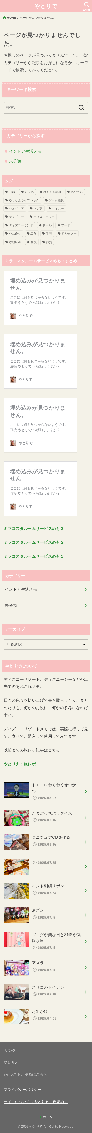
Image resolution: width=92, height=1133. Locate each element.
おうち (29, 192)
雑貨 (49, 242)
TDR (12, 192)
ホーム (47, 1117)
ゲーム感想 (56, 200)
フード (65, 225)
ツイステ (58, 208)
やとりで (46, 6)
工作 (33, 233)
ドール (47, 225)
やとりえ (11, 1062)
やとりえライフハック (24, 200)
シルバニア (16, 208)
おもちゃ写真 (52, 192)
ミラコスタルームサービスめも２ (34, 542)
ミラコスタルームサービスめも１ (34, 556)
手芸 (49, 233)
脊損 (33, 242)
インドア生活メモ (25, 151)
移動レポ (15, 242)
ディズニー (16, 217)
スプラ (38, 208)
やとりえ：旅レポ (20, 764)
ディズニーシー (44, 217)
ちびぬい (77, 192)
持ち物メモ (69, 233)
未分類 (15, 161)
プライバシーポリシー (22, 1090)
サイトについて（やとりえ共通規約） (36, 1102)
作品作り (15, 233)
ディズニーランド (21, 225)
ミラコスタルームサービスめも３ (34, 528)
